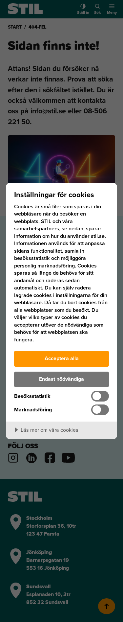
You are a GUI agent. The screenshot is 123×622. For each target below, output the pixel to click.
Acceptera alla (62, 358)
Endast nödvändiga (61, 379)
